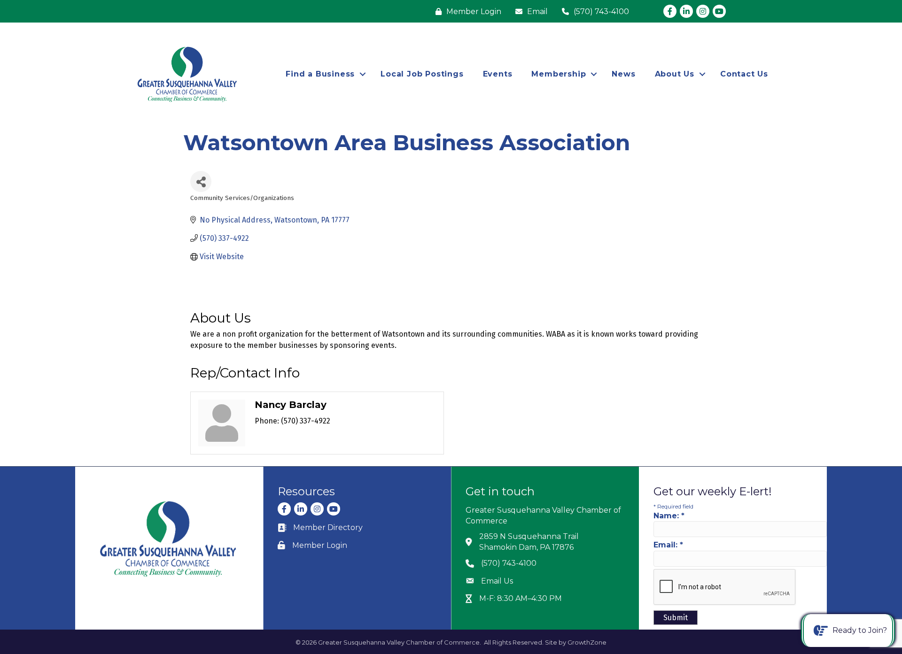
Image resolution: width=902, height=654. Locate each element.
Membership (558, 73)
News (623, 73)
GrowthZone (587, 642)
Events (498, 73)
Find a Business (320, 73)
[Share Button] (200, 181)
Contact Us (744, 73)
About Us (674, 73)
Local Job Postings (422, 73)
